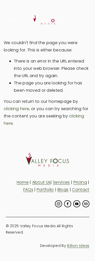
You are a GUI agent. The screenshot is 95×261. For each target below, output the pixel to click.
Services (61, 182)
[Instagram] (58, 203)
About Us (41, 182)
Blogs (63, 189)
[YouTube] (76, 203)
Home (23, 182)
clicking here (16, 109)
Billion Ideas (78, 245)
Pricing (80, 182)
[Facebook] (67, 203)
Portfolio (45, 189)
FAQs (28, 189)
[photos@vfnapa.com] (85, 203)
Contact (80, 189)
